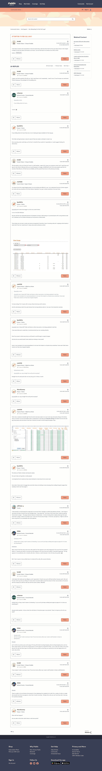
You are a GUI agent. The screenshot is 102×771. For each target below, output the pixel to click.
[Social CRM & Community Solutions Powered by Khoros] (88, 732)
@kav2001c (16, 100)
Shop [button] (11, 746)
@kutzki (51, 133)
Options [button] (89, 29)
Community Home (14, 29)
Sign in (86, 9)
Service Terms (76, 751)
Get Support (24, 29)
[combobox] (51, 19)
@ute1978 (14, 209)
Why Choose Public (35, 750)
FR (82, 9)
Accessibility (75, 750)
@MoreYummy (17, 370)
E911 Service (75, 753)
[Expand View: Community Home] (22, 10)
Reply (64, 59)
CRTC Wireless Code (78, 755)
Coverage (35, 4)
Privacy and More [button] (79, 746)
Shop (20, 4)
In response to (22, 75)
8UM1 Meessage (77, 73)
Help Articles (54, 750)
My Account (89, 4)
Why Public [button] (34, 746)
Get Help (42, 4)
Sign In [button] (11, 760)
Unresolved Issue (56, 753)
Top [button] (13, 731)
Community (81, 4)
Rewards (32, 751)
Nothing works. (77, 49)
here (66, 695)
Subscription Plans (14, 750)
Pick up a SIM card (14, 751)
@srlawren (17, 80)
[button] (13, 59)
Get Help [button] (54, 746)
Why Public (27, 4)
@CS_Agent (46, 165)
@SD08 (15, 541)
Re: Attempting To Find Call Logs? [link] (37, 29)
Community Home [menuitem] (16, 9)
